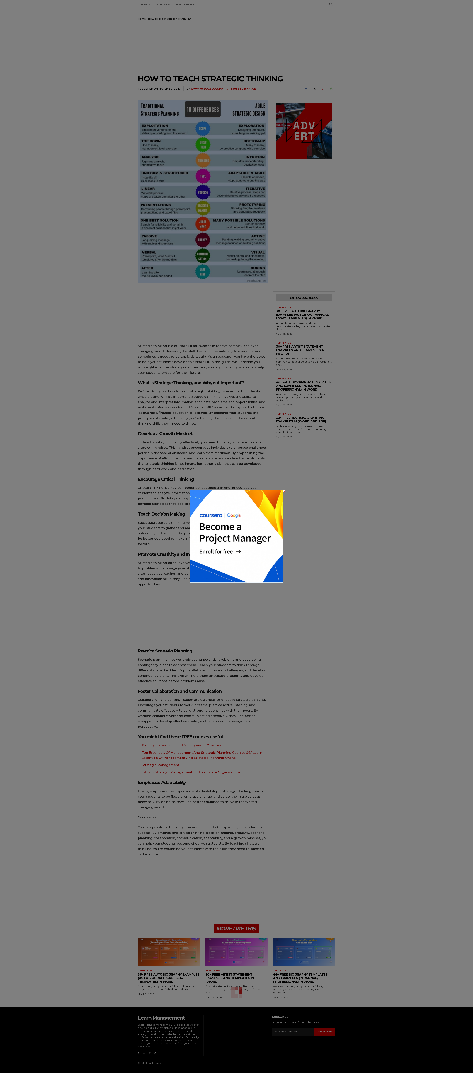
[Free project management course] (236, 581)
